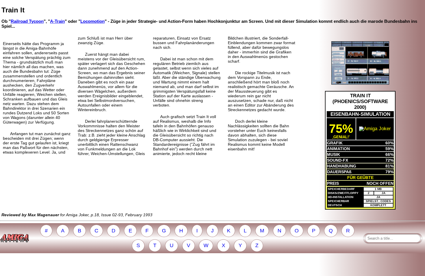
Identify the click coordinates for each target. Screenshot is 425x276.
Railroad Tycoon (27, 21)
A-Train (57, 21)
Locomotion (92, 21)
